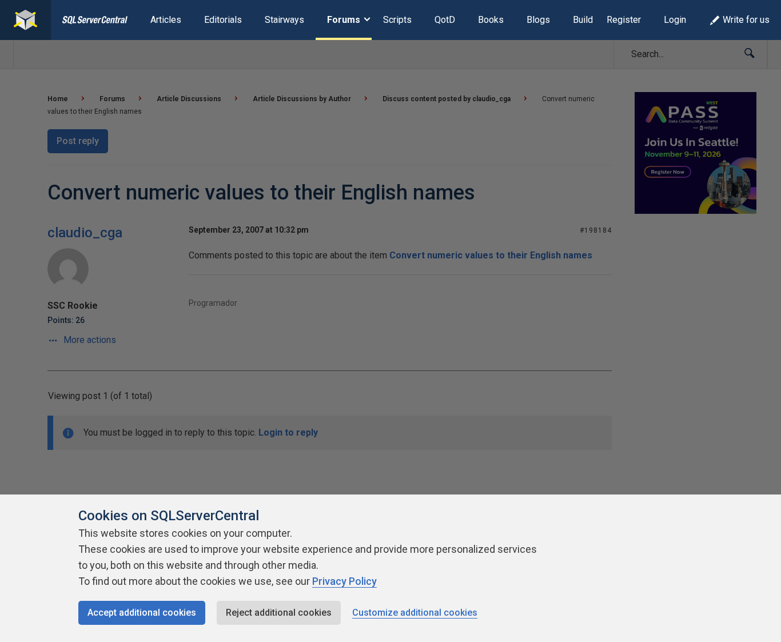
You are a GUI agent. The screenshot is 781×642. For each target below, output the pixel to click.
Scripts (397, 19)
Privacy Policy (344, 581)
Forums (343, 19)
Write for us (746, 19)
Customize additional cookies (414, 612)
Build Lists (594, 19)
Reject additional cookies (279, 612)
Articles (165, 19)
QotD (445, 19)
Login (675, 19)
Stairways (284, 19)
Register (624, 19)
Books (491, 19)
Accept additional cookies (141, 612)
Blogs (538, 19)
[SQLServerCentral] (25, 20)
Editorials (223, 19)
